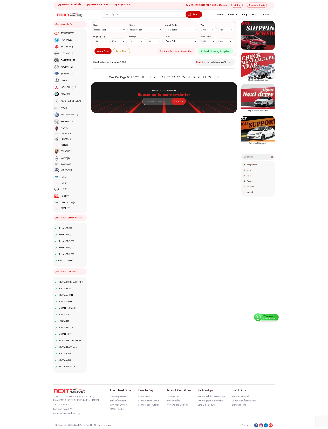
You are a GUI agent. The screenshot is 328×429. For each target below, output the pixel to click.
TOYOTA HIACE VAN (67, 347)
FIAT (64, 128)
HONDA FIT (63, 321)
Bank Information (118, 400)
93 (199, 76)
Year (202, 25)
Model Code (171, 25)
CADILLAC (66, 164)
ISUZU (65, 196)
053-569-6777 (65, 404)
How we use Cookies (177, 404)
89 (178, 76)
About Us (232, 15)
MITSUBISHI (69, 87)
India (249, 170)
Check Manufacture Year (244, 400)
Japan (249, 175)
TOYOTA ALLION (65, 295)
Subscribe (178, 101)
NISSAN (67, 53)
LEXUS (66, 80)
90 (183, 76)
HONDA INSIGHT (66, 327)
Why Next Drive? (118, 404)
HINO (64, 189)
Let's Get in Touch (207, 404)
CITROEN (66, 169)
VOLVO (65, 158)
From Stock (144, 396)
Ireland (250, 192)
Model (132, 25)
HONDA (67, 39)
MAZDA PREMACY (66, 366)
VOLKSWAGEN (69, 114)
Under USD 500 (65, 228)
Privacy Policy (173, 400)
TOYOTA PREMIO (65, 288)
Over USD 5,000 (65, 260)
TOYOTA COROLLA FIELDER (70, 282)
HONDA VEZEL (65, 301)
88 (173, 76)
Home (220, 15)
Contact (265, 15)
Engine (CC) (99, 36)
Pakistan (250, 181)
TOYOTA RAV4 (64, 353)
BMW (65, 94)
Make (95, 25)
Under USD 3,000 (66, 234)
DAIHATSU (68, 60)
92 (194, 76)
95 (209, 76)
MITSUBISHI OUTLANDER (69, 340)
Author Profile (117, 409)
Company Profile (118, 396)
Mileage (132, 36)
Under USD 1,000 (66, 241)
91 (189, 76)
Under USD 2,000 (66, 254)
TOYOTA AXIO (64, 360)
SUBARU (67, 73)
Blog (244, 15)
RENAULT (66, 139)
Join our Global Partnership (211, 396)
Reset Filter (121, 51)
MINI (64, 145)
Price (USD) (206, 36)
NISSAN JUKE (64, 334)
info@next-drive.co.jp (70, 413)
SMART (65, 208)
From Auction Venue (148, 400)
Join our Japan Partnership (210, 400)
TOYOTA (67, 33)
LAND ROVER (68, 202)
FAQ (254, 15)
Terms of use (173, 396)
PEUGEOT (67, 121)
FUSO (64, 183)
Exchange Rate (239, 404)
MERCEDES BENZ (71, 101)
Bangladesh (252, 164)
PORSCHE (66, 151)
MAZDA (67, 66)
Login (257, 5)
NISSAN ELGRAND (67, 308)
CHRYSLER (67, 134)
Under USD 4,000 (66, 247)
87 (168, 76)
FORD (64, 176)
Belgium (250, 186)
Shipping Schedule (241, 396)
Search (196, 14)
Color (167, 36)
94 (204, 76)
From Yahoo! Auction (149, 404)
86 (163, 76)
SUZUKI (67, 46)
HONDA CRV (64, 314)
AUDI (65, 107)
